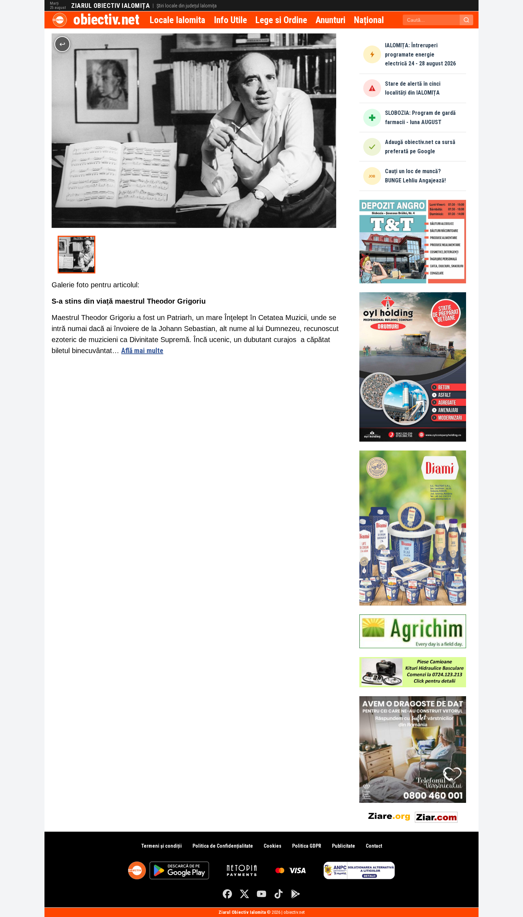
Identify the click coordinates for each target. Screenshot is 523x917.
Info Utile (230, 20)
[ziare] (389, 815)
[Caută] (466, 20)
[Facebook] (227, 894)
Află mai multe (142, 350)
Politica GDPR (306, 846)
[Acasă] (60, 20)
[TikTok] (278, 894)
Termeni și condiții (161, 846)
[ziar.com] (436, 815)
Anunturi (330, 20)
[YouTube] (261, 894)
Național (369, 20)
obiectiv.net (106, 19)
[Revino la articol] (62, 44)
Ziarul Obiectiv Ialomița (110, 5)
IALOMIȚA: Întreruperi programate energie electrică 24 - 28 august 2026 (420, 54)
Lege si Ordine (281, 20)
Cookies (272, 846)
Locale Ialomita (177, 20)
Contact (374, 846)
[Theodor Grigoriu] (76, 254)
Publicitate (343, 846)
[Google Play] (295, 894)
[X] (244, 894)
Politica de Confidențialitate (222, 846)
